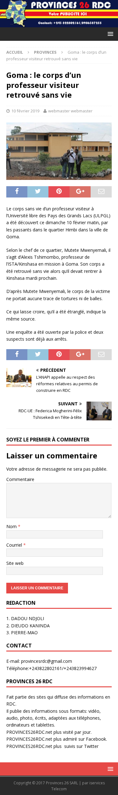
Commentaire (20, 479)
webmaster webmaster (70, 111)
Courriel (14, 545)
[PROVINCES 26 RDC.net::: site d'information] (59, 23)
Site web (15, 563)
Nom (12, 526)
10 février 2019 (25, 111)
